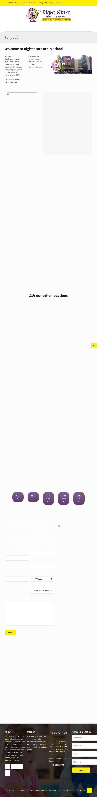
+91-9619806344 (13, 3)
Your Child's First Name (42, 551)
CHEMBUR (79, 498)
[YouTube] (87, 2)
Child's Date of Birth (40, 575)
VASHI (18, 497)
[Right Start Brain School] (48, 15)
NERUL (33, 497)
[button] (4, 189)
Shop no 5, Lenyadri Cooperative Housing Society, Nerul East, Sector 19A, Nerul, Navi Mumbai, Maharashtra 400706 (59, 746)
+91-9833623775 (58, 765)
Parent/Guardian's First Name (17, 552)
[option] (22, 189)
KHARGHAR (48, 498)
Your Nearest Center (40, 586)
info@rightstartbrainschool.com (51, 3)
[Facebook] (84, 2)
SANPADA (64, 498)
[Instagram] (91, 2)
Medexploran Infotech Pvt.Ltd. (74, 790)
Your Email (10, 575)
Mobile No (35, 563)
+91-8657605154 (29, 3)
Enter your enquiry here (17, 598)
